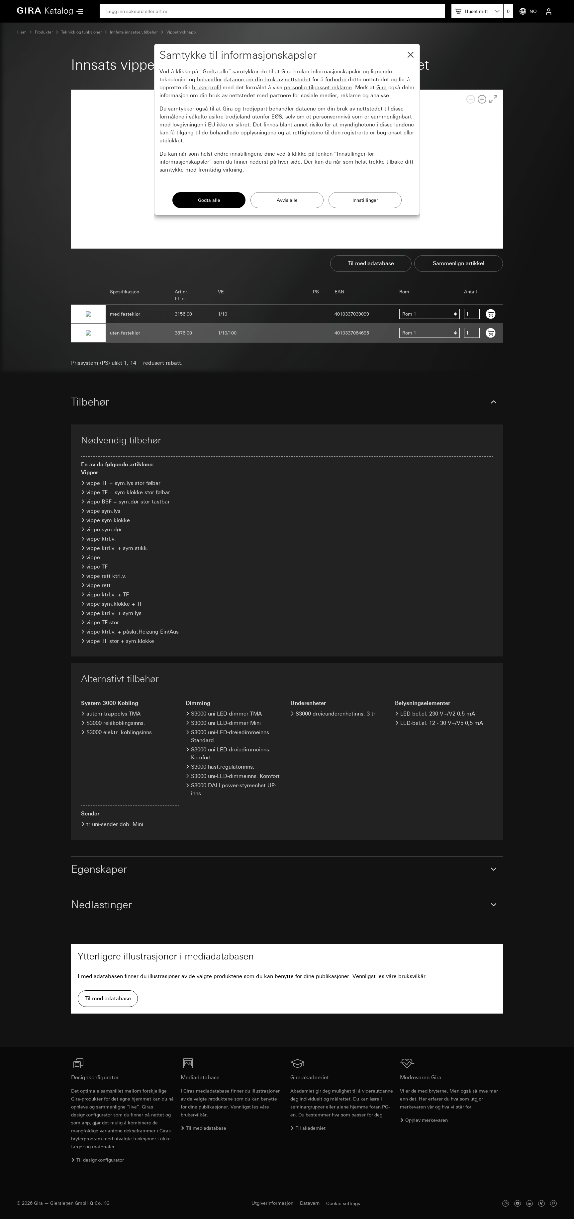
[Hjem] (45, 11)
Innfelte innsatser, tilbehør (134, 32)
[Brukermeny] (548, 11)
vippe (93, 557)
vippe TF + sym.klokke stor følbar (128, 492)
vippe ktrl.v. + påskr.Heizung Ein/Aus (132, 632)
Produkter (44, 32)
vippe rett (98, 585)
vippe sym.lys (103, 511)
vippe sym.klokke (108, 520)
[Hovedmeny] (78, 11)
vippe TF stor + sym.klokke (120, 641)
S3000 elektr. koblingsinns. (119, 732)
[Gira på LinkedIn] (529, 1203)
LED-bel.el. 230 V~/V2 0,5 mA (437, 714)
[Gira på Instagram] (506, 1203)
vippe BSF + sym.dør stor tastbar (128, 501)
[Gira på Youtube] (518, 1203)
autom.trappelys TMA (113, 714)
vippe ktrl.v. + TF (107, 594)
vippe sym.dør (104, 529)
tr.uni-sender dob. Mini (114, 824)
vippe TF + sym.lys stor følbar (123, 483)
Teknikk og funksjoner (81, 32)
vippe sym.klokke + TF (114, 604)
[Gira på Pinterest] (553, 1203)
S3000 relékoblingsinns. (115, 723)
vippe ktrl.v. (101, 539)
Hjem (22, 32)
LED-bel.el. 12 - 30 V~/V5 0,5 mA (441, 723)
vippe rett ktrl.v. (106, 576)
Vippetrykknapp (181, 32)
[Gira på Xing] (541, 1203)
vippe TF (97, 567)
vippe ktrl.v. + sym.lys (114, 613)
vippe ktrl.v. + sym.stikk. (117, 548)
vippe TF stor (102, 622)
